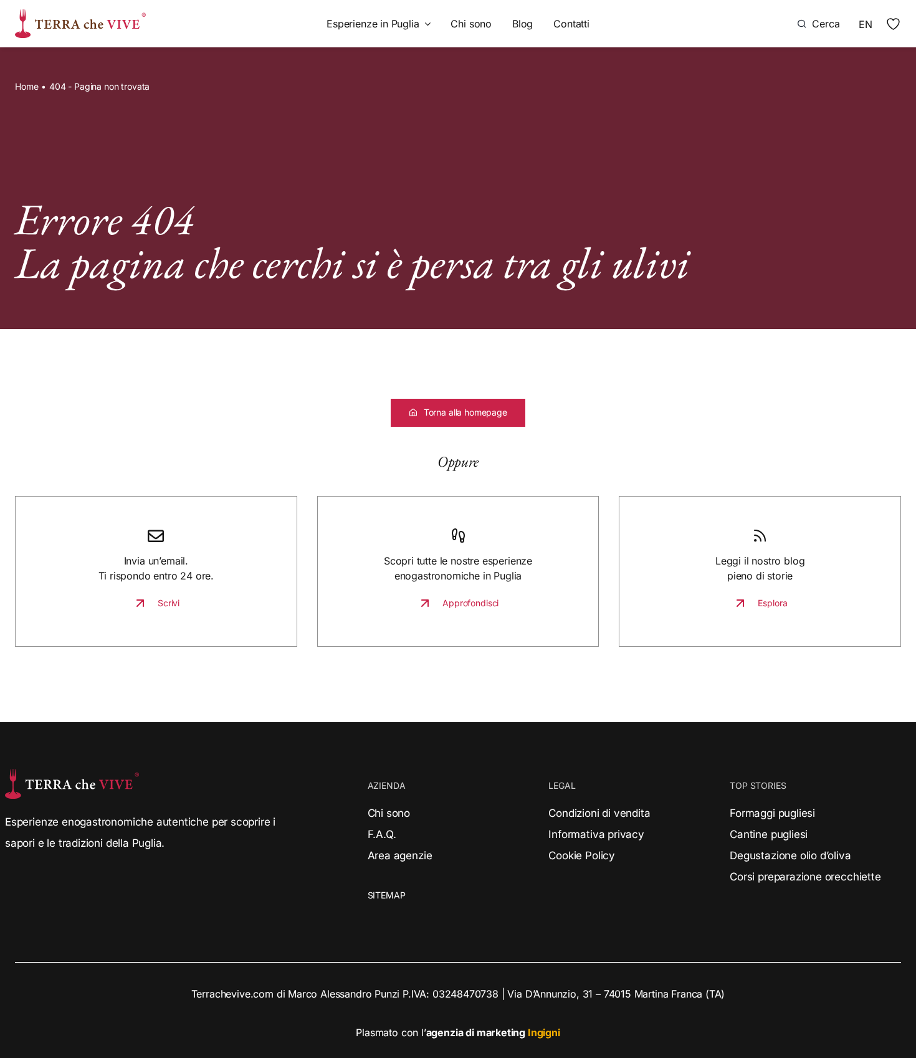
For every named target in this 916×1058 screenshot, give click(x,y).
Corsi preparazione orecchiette (805, 876)
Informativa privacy (596, 834)
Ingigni (544, 1032)
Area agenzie (400, 855)
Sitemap (387, 895)
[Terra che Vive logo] (80, 14)
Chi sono (389, 813)
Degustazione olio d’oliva (790, 855)
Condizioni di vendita (599, 813)
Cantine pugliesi (769, 834)
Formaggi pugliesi (772, 813)
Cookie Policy (581, 855)
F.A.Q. (382, 834)
